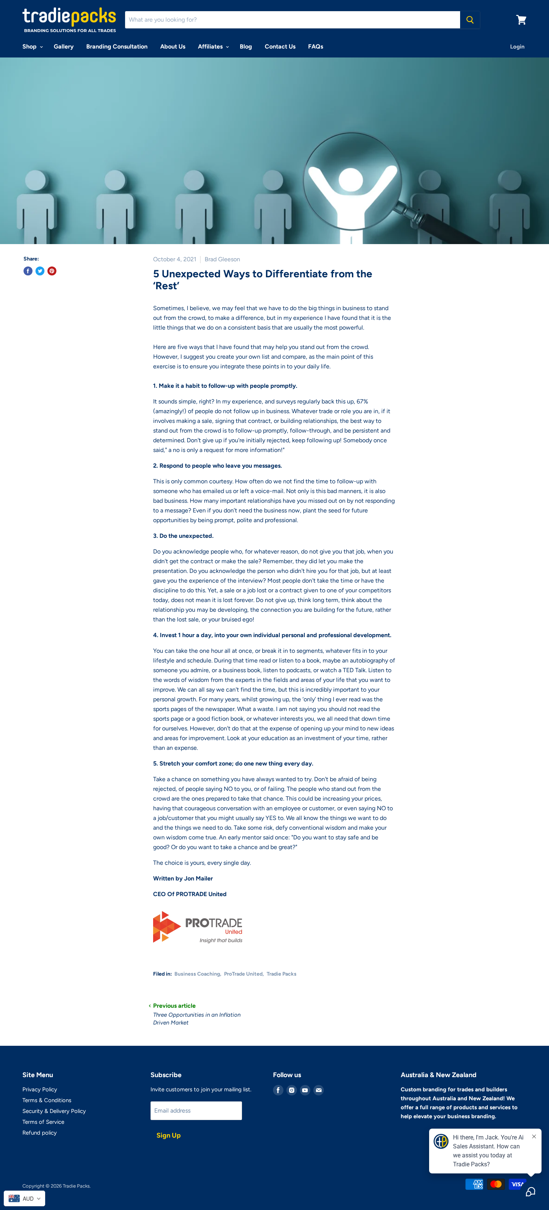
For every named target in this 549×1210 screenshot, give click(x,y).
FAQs (315, 46)
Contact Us (280, 46)
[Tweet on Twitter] (39, 270)
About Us (172, 46)
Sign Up (168, 1135)
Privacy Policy (39, 1089)
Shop (30, 46)
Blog (246, 46)
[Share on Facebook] (28, 270)
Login (517, 46)
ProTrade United (243, 974)
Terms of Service (43, 1122)
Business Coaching (197, 974)
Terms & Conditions (46, 1100)
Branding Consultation (117, 46)
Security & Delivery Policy (54, 1111)
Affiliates (211, 46)
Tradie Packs (282, 974)
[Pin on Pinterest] (51, 270)
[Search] (470, 19)
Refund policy (39, 1132)
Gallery (64, 46)
